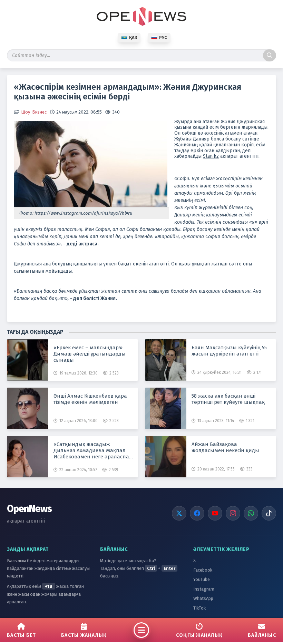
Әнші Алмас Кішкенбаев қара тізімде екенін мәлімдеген (90, 399)
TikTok (199, 608)
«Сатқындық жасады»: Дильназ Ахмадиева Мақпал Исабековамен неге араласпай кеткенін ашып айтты (93, 450)
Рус (163, 37)
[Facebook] (197, 513)
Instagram (203, 589)
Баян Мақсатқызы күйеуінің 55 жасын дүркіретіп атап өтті (229, 350)
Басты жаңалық (84, 635)
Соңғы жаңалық (199, 635)
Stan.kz (211, 156)
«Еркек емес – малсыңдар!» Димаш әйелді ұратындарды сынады (89, 353)
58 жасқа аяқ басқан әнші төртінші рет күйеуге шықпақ (228, 399)
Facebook (202, 570)
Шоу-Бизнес (34, 112)
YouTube (201, 579)
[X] (179, 513)
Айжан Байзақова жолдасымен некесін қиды (225, 447)
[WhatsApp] (251, 513)
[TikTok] (269, 513)
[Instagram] (233, 513)
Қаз (133, 37)
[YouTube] (215, 513)
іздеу (269, 55)
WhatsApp (203, 598)
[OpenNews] (141, 16)
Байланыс (262, 635)
